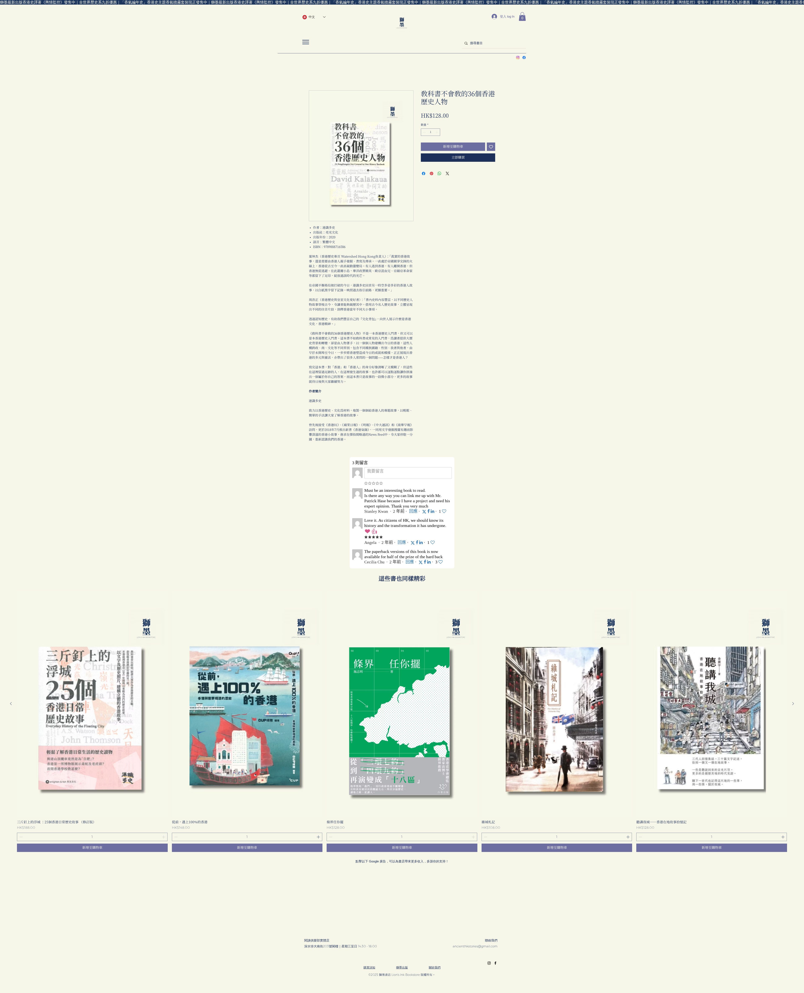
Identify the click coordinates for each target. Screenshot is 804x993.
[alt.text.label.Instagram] (518, 57)
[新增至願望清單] (491, 147)
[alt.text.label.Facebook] (524, 57)
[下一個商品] (793, 704)
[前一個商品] (10, 704)
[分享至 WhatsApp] (439, 174)
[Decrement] (423, 132)
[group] (402, 722)
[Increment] (437, 132)
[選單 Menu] (305, 42)
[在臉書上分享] (423, 174)
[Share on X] (447, 174)
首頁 (312, 76)
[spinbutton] (430, 132)
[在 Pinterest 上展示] (431, 174)
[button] (522, 16)
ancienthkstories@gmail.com (475, 947)
